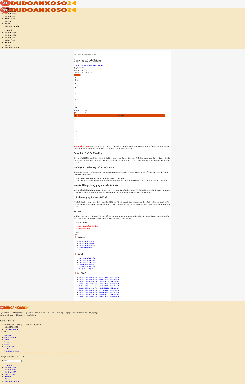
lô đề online (9, 353)
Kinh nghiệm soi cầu (12, 26)
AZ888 (76, 353)
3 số (90, 110)
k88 (24, 353)
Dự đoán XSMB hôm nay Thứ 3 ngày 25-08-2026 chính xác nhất (99, 290)
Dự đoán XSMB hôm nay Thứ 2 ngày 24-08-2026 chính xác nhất (99, 297)
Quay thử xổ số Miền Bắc (87, 258)
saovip (16, 353)
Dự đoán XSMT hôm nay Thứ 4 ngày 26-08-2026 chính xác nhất (99, 286)
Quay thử (77, 75)
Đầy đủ (78, 110)
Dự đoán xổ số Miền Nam (87, 243)
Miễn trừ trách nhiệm (10, 337)
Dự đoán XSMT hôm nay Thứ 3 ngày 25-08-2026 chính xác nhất (99, 292)
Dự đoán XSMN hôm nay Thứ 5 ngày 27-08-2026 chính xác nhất (99, 281)
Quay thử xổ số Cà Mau (81, 146)
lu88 (32, 353)
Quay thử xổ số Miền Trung (87, 262)
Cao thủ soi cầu (9, 346)
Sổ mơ (81, 250)
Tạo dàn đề (7, 349)
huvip (20, 353)
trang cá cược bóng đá (51, 353)
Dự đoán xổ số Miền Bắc (86, 241)
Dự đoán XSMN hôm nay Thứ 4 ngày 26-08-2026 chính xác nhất (99, 288)
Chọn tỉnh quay (78, 72)
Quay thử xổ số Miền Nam (87, 260)
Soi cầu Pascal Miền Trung (87, 269)
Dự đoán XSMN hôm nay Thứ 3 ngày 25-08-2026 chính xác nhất (99, 294)
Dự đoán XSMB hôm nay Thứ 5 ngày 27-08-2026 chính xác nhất (99, 277)
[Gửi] (76, 234)
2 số (85, 110)
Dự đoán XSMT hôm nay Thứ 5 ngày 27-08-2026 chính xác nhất (99, 279)
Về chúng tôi (8, 335)
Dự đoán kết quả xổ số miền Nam (87, 226)
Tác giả (6, 342)
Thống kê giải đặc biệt (11, 351)
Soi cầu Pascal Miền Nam (87, 267)
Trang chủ (77, 54)
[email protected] (13, 329)
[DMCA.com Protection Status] (6, 319)
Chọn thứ (77, 70)
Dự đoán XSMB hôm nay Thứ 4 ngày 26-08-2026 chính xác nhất (99, 284)
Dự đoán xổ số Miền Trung (87, 245)
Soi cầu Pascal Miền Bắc (86, 265)
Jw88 (41, 353)
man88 (28, 353)
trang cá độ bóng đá (66, 353)
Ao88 (37, 353)
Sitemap (6, 344)
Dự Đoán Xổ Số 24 (6, 313)
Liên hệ (6, 340)
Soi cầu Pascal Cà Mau (83, 228)
